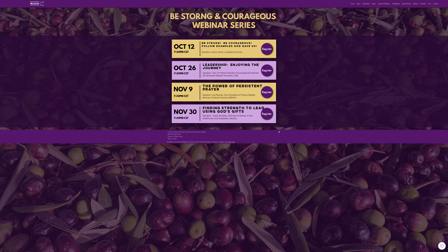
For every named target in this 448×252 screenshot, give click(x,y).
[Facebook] (279, 132)
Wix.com (231, 142)
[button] (366, 3)
